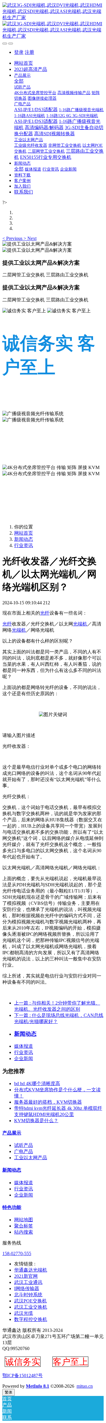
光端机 (80, 623)
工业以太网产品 (30, 1157)
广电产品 (23, 1151)
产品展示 (11, 1132)
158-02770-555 (16, 1253)
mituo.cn (85, 1386)
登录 (19, 52)
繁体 (8, 1392)
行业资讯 (23, 545)
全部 (19, 81)
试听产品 (23, 1145)
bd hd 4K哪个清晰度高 (37, 1083)
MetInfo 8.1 (37, 1386)
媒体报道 (23, 1046)
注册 (29, 52)
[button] (13, 238)
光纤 (44, 612)
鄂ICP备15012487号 (22, 1375)
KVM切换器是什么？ (36, 1120)
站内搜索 (23, 1232)
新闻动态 (23, 539)
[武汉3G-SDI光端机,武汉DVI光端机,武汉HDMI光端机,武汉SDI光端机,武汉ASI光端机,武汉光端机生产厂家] (53, 20)
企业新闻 (23, 1058)
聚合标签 (23, 1225)
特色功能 (11, 1207)
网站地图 (23, 1219)
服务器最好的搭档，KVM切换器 (48, 1102)
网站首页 (23, 63)
